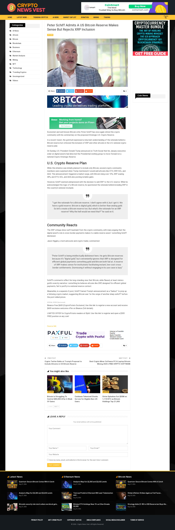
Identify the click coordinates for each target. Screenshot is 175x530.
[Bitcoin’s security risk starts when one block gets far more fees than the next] (12, 507)
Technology (17, 68)
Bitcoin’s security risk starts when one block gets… (38, 504)
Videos (15, 80)
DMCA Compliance (94, 520)
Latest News (22, 17)
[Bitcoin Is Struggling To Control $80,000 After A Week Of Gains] (60, 384)
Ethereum (16, 51)
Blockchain (17, 43)
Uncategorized (18, 76)
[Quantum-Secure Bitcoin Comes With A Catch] (12, 484)
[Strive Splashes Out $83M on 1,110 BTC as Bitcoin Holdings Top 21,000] (115, 384)
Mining (96, 17)
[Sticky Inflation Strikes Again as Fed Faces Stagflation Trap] (121, 496)
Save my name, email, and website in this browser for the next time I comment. (79, 460)
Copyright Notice (74, 520)
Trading (107, 17)
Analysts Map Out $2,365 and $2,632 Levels (35, 493)
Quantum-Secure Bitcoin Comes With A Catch (36, 482)
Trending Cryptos (40, 17)
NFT (14, 64)
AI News (56, 17)
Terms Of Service (137, 520)
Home (10, 17)
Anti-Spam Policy (55, 520)
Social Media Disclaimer (115, 520)
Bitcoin (50, 35)
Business (16, 47)
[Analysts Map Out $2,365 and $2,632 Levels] (12, 496)
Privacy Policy (37, 520)
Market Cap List (69, 17)
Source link (51, 326)
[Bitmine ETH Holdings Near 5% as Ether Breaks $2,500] (67, 507)
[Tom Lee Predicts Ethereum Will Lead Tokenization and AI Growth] (67, 496)
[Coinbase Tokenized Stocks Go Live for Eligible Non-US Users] (87, 384)
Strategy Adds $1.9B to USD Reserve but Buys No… (147, 504)
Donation (85, 17)
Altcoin (15, 35)
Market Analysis (19, 56)
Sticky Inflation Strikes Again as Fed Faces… (145, 493)
